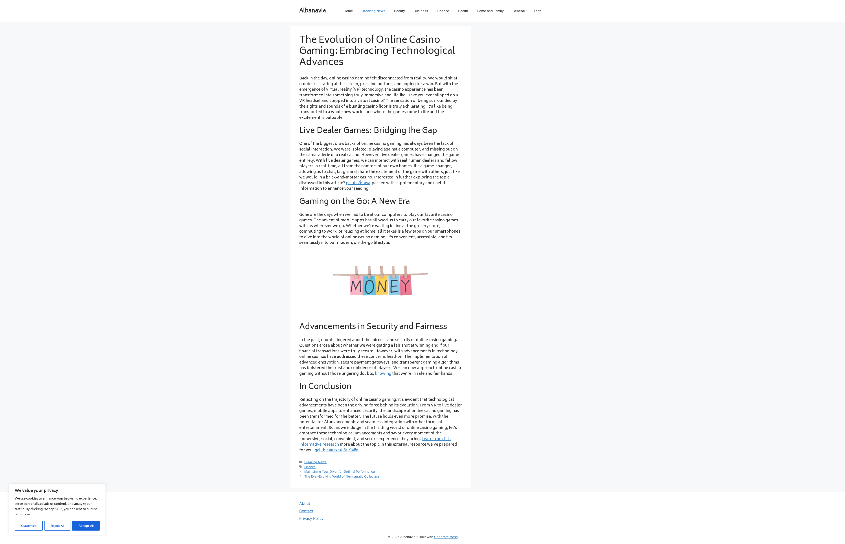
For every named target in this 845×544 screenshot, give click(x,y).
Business (421, 11)
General (519, 11)
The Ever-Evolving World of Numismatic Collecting (341, 476)
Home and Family (490, 11)
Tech (537, 11)
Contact (306, 511)
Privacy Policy (311, 518)
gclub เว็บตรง (358, 183)
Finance (443, 11)
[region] (57, 509)
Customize (29, 525)
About (304, 503)
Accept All (86, 525)
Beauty (399, 11)
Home (348, 11)
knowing (383, 374)
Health (463, 11)
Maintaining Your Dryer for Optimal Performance (339, 471)
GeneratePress (446, 537)
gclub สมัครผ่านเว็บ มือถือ (336, 450)
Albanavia (312, 11)
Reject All (57, 525)
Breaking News (373, 11)
